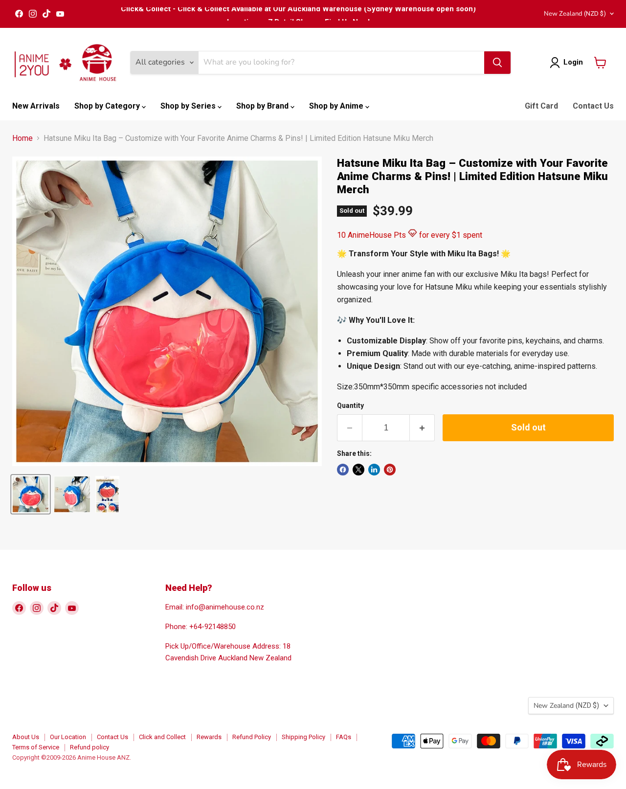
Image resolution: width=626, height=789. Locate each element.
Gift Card (541, 106)
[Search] (497, 62)
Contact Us (593, 106)
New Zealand (575, 13)
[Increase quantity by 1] (422, 427)
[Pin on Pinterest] (390, 469)
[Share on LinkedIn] (374, 469)
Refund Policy (251, 737)
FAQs (343, 737)
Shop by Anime (337, 106)
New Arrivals (36, 106)
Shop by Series (189, 106)
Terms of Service (35, 747)
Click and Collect (162, 737)
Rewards (209, 737)
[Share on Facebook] (343, 469)
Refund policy (89, 747)
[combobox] (341, 62)
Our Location (68, 737)
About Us (25, 737)
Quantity (350, 405)
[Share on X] (358, 469)
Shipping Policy (303, 737)
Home (22, 138)
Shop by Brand (263, 106)
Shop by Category (108, 106)
